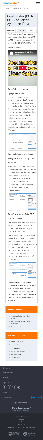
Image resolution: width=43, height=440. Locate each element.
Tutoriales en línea (17, 327)
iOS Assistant (15, 348)
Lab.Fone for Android (18, 345)
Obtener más (15, 358)
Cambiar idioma (22, 403)
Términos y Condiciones (21, 417)
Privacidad (21, 419)
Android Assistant (17, 342)
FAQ (31, 30)
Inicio (7, 8)
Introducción (10, 30)
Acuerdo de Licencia (21, 422)
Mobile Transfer (16, 354)
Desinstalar (21, 424)
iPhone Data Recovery (18, 351)
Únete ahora (36, 397)
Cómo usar (21, 30)
